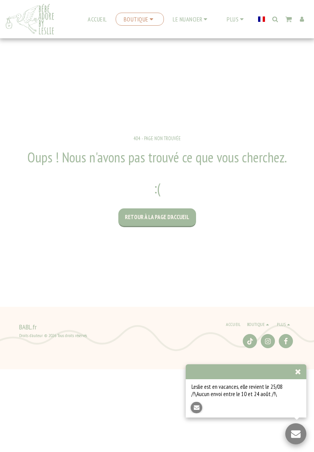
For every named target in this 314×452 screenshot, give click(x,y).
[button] (191, 19)
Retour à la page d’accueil (157, 217)
